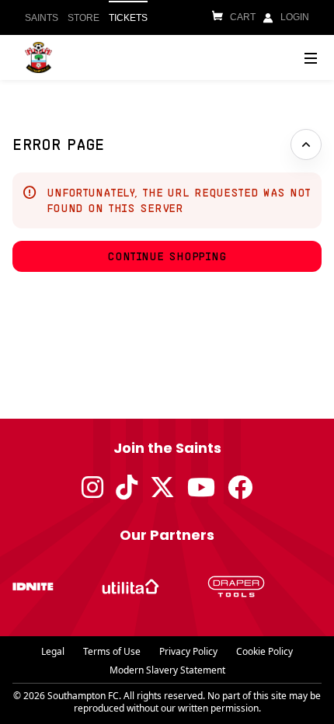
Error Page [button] (58, 144)
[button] (167, 256)
